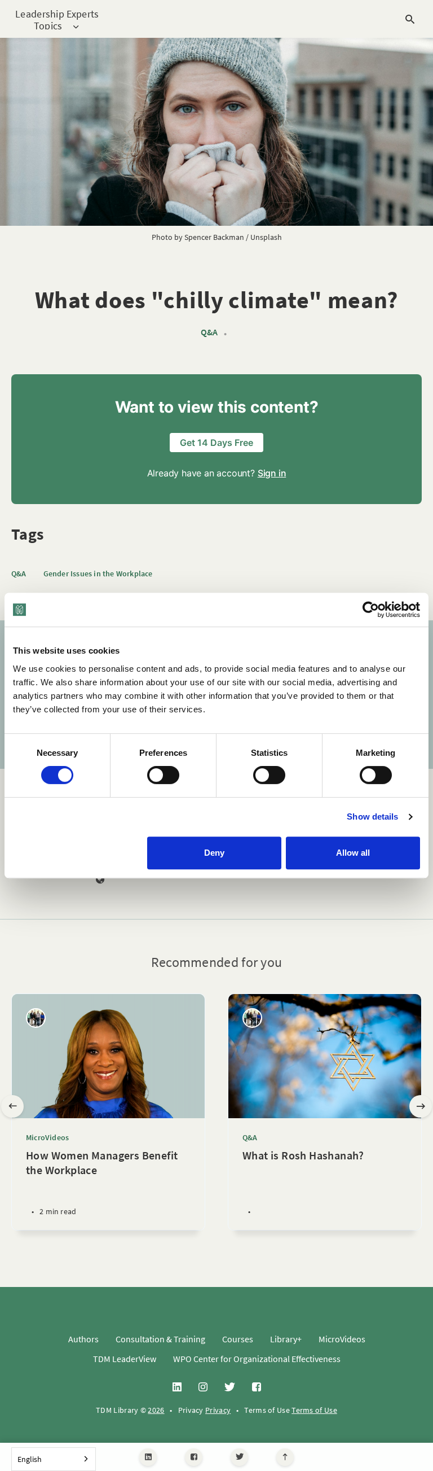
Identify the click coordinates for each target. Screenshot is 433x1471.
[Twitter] (239, 1457)
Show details (372, 816)
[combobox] (53, 1459)
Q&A (209, 332)
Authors (83, 1339)
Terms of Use (314, 1410)
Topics (48, 26)
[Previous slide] (12, 1106)
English (29, 1459)
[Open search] (410, 19)
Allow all (353, 852)
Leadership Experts (57, 13)
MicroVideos (47, 1137)
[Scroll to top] (285, 1457)
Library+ (286, 1339)
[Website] (100, 880)
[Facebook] (193, 1457)
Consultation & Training (160, 1339)
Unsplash (266, 237)
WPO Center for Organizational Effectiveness (257, 1358)
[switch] (163, 775)
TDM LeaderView (124, 1358)
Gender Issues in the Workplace (98, 573)
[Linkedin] (177, 1387)
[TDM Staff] (36, 1018)
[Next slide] (420, 1106)
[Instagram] (202, 1387)
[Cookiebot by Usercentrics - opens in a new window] (370, 609)
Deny (214, 852)
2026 (156, 1410)
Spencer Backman (214, 237)
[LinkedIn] (148, 1457)
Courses (237, 1339)
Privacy (218, 1410)
